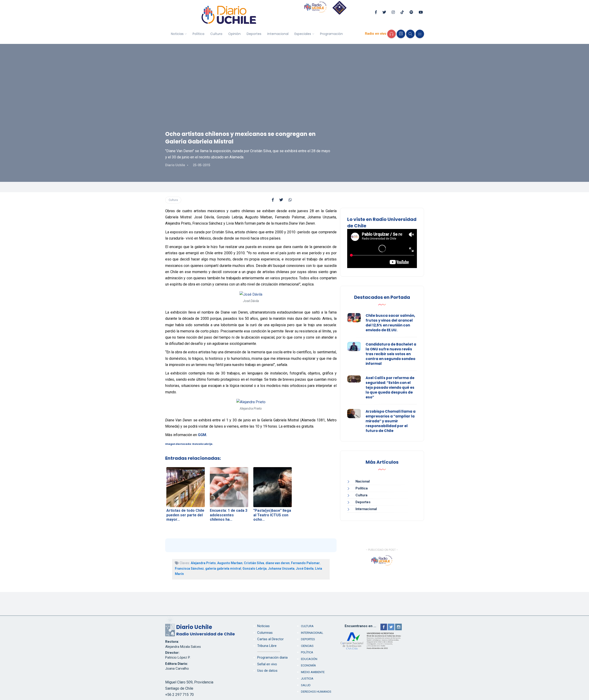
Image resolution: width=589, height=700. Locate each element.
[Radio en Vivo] (391, 34)
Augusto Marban (230, 563)
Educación (309, 659)
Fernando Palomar (305, 563)
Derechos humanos (316, 691)
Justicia (307, 678)
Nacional (362, 481)
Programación (331, 33)
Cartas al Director (270, 639)
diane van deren (278, 563)
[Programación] (401, 34)
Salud (306, 685)
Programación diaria (272, 657)
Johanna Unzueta (281, 568)
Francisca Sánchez (189, 568)
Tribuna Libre (267, 646)
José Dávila (305, 568)
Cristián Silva (254, 563)
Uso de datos (267, 671)
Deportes (254, 33)
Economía (308, 665)
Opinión (234, 33)
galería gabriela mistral (223, 568)
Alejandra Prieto (203, 563)
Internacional (278, 33)
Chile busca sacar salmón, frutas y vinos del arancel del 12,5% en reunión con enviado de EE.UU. (390, 322)
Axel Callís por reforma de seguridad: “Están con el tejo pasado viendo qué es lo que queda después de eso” (390, 387)
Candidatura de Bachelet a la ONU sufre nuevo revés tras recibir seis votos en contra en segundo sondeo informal (391, 354)
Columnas (265, 633)
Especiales (302, 33)
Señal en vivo (267, 664)
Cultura (216, 33)
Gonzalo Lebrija (255, 568)
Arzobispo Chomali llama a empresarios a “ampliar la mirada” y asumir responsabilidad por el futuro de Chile (391, 421)
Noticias (177, 33)
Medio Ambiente (313, 672)
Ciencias (307, 646)
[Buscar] (410, 34)
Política (198, 33)
